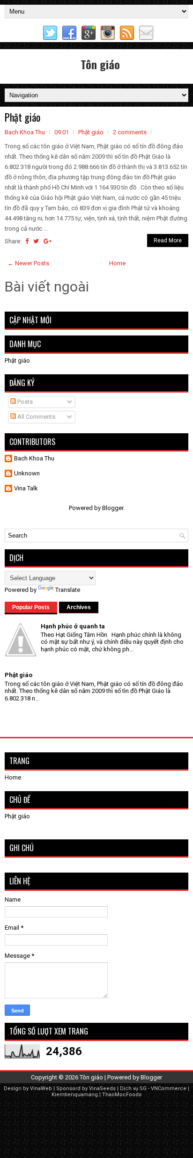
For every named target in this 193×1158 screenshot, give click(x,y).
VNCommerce (168, 1088)
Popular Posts (31, 607)
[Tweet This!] (36, 241)
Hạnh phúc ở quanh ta (73, 626)
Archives (79, 607)
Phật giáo (22, 117)
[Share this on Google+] (47, 241)
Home (117, 263)
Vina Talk (26, 488)
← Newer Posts (28, 263)
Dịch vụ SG (133, 1088)
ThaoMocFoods (121, 1095)
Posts (24, 401)
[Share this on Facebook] (27, 241)
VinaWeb (41, 1088)
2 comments (130, 132)
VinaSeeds (102, 1088)
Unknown (27, 473)
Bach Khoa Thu (34, 458)
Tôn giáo (100, 64)
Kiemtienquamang (75, 1095)
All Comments (35, 416)
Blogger (112, 507)
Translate (67, 589)
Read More (168, 240)
